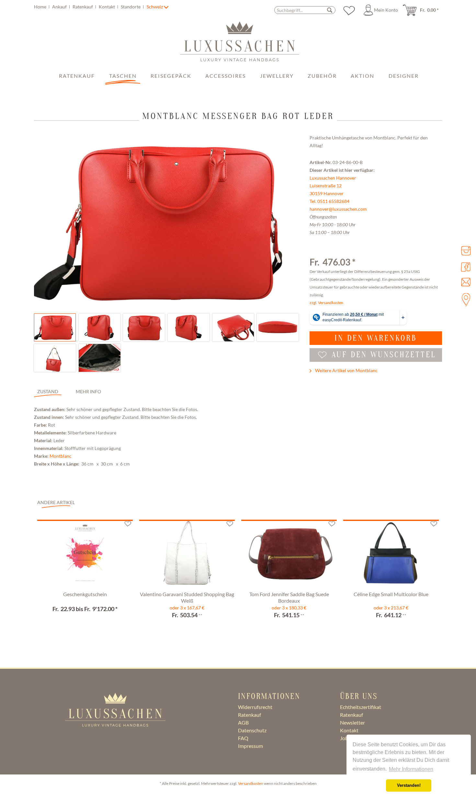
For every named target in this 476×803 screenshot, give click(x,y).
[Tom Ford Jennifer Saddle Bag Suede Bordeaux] (289, 554)
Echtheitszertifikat (360, 707)
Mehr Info (88, 391)
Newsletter (352, 722)
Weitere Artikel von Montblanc (346, 370)
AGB (243, 722)
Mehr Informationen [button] (411, 769)
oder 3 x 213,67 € (391, 607)
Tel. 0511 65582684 (329, 201)
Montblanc (61, 456)
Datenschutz (252, 730)
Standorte (131, 6)
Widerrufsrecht (255, 707)
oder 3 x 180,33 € (289, 607)
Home (40, 6)
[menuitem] (89, 7)
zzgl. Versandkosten (326, 302)
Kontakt (107, 6)
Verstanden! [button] (409, 785)
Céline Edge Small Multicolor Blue (391, 594)
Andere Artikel (56, 502)
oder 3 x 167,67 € (187, 607)
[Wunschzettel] (349, 10)
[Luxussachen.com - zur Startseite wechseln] (239, 44)
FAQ (243, 738)
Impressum (250, 746)
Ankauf (60, 6)
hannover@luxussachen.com (338, 209)
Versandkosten (250, 783)
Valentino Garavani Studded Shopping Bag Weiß (187, 597)
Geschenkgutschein (85, 594)
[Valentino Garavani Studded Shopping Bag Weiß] (187, 554)
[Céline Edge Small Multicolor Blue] (391, 554)
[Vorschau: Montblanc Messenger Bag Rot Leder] (55, 327)
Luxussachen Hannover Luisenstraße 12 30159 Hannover (333, 185)
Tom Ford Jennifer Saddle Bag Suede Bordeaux (289, 597)
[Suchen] (329, 10)
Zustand (47, 391)
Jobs (345, 738)
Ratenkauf (83, 6)
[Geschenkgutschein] (85, 554)
